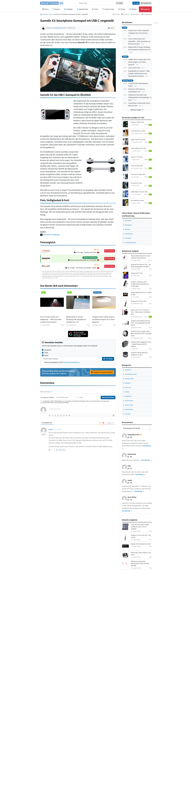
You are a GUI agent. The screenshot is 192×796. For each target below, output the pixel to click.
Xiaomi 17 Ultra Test (137, 122)
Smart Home (129, 405)
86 (147, 159)
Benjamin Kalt (59, 28)
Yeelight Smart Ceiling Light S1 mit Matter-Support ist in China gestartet (103, 319)
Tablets (127, 392)
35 (147, 151)
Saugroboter (129, 409)
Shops (122, 9)
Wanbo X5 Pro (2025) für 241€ (141, 544)
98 (147, 125)
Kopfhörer (128, 396)
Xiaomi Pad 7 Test (136, 273)
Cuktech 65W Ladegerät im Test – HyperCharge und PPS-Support (141, 344)
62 (147, 168)
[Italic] (52, 415)
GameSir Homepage (51, 235)
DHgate (127, 229)
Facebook (126, 14)
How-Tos (128, 387)
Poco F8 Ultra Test (137, 166)
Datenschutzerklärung (71, 362)
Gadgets (69, 9)
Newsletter (136, 14)
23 (147, 203)
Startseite (45, 14)
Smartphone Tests (131, 374)
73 (147, 133)
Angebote (146, 9)
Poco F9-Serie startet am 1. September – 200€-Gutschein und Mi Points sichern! (51, 319)
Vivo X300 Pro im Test (138, 131)
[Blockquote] (66, 415)
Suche (120, 3)
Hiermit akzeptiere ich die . (62, 362)
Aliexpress (128, 220)
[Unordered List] (63, 415)
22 (147, 194)
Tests (46, 353)
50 (147, 177)
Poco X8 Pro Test (136, 183)
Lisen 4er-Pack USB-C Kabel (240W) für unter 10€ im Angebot (140, 527)
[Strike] (58, 415)
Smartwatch (129, 401)
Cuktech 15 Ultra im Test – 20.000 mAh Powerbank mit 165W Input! (140, 284)
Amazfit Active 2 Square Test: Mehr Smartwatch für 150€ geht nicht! (141, 334)
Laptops (127, 414)
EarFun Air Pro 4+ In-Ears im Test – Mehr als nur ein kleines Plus (140, 312)
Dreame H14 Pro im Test (138, 301)
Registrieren (147, 3)
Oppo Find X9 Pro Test (138, 140)
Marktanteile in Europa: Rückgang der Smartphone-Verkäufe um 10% (76, 319)
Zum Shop (110, 251)
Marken (134, 9)
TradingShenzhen (130, 242)
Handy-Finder (109, 9)
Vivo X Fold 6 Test (134, 68)
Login (137, 3)
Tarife (96, 9)
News (46, 9)
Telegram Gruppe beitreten (103, 372)
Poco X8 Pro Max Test (138, 174)
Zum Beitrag (146, 460)
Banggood (128, 225)
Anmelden (109, 359)
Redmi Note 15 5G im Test (139, 192)
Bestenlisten (83, 9)
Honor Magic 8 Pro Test (138, 148)
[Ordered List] (61, 415)
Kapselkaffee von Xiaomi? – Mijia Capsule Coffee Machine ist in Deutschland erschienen (139, 73)
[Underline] (55, 415)
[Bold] (49, 415)
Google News (147, 14)
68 (147, 142)
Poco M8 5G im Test (137, 200)
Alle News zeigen (136, 110)
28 (151, 260)
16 (147, 316)
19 (144, 68)
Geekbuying (129, 234)
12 (151, 338)
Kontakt (117, 14)
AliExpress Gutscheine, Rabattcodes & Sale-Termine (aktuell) (140, 563)
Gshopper (128, 238)
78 (147, 185)
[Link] (69, 415)
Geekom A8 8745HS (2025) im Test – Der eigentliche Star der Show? (140, 323)
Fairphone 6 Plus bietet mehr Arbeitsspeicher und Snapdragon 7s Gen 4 (139, 97)
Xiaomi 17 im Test (136, 157)
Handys (57, 9)
